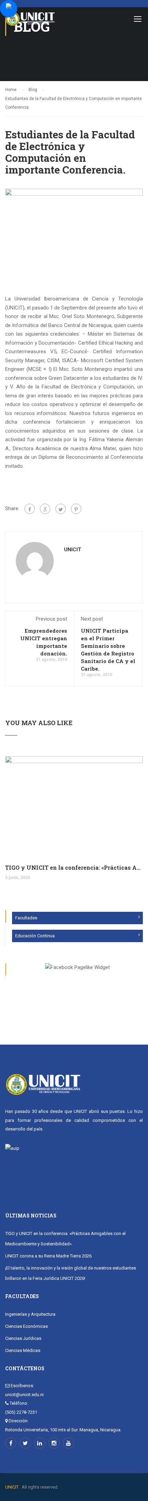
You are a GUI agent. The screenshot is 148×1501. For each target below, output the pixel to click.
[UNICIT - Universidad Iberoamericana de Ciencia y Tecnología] (30, 20)
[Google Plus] (45, 509)
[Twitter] (60, 509)
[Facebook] (29, 509)
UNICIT (72, 549)
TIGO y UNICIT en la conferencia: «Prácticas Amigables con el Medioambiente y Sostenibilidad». (74, 867)
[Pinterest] (76, 509)
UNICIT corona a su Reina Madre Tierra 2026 (48, 1255)
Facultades (26, 917)
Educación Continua (35, 935)
